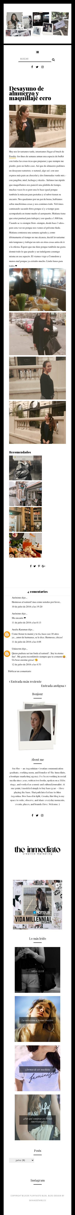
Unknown (16, 648)
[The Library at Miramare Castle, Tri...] (25, 530)
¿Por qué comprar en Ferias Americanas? (37, 1120)
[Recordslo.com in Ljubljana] (25, 505)
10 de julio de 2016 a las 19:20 (27, 606)
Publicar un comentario (19, 671)
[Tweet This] (35, 566)
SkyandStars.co (37, 1201)
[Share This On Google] (43, 566)
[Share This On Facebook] (30, 566)
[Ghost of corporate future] (25, 479)
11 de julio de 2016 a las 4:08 (26, 641)
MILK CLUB (37, 971)
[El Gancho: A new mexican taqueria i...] (25, 556)
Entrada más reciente (26, 681)
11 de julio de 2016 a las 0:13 (26, 622)
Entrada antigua (53, 686)
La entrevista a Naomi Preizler (37, 1020)
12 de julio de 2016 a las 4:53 (26, 664)
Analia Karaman (20, 629)
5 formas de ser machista (37, 1069)
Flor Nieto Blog (38, 1196)
